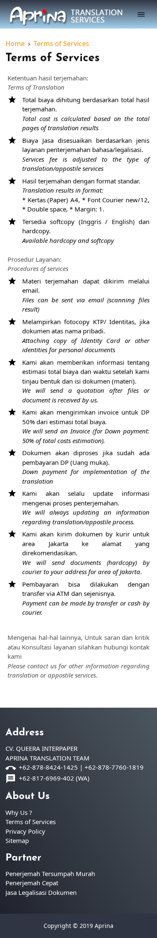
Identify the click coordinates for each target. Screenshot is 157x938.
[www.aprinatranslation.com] (66, 13)
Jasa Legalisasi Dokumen (41, 892)
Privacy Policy (25, 831)
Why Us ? (18, 812)
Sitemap (17, 840)
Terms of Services (52, 58)
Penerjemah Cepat (31, 883)
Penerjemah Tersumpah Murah (50, 873)
